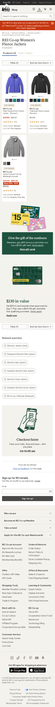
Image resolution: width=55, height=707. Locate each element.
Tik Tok (18, 658)
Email (4, 486)
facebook (24, 658)
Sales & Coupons (37, 574)
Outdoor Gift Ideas (11, 574)
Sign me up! (27, 498)
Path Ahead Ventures (38, 600)
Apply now (11, 315)
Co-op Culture (8, 615)
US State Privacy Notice (35, 693)
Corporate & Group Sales (14, 627)
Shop (14, 9)
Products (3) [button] (9, 53)
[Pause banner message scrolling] (52, 23)
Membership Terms (14, 703)
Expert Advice (25, 53)
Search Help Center (11, 638)
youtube (37, 658)
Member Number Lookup (14, 589)
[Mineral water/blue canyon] (39, 100)
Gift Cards (6, 578)
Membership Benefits (12, 560)
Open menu (50, 9)
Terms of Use (14, 689)
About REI (33, 612)
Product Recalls (16, 700)
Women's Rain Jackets (16, 362)
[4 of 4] (16, 96)
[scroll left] (3, 100)
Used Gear (7, 597)
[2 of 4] (13, 96)
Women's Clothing (18, 33)
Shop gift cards (27, 249)
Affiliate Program (10, 623)
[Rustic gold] (42, 100)
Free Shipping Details (38, 578)
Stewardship (34, 627)
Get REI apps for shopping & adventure (27, 665)
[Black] (31, 100)
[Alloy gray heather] (4, 163)
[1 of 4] (12, 96)
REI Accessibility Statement (37, 703)
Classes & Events (36, 593)
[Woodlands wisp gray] (46, 100)
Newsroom (34, 619)
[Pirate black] (10, 100)
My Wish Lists (8, 556)
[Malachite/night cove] (14, 100)
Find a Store (7, 642)
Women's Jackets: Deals (17, 346)
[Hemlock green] (35, 100)
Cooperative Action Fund (40, 615)
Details (37, 481)
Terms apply (37, 245)
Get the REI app (27, 451)
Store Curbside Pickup (39, 559)
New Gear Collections (12, 593)
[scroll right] (24, 100)
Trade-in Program (10, 600)
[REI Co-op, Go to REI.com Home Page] (6, 9)
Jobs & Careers (9, 612)
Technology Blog (37, 623)
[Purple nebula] (22, 100)
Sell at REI (6, 619)
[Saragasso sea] (18, 100)
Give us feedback (21, 468)
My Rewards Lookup (11, 552)
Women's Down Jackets (17, 379)
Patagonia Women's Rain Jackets (21, 354)
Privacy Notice (15, 693)
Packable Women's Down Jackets (21, 388)
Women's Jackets (34, 33)
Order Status (35, 548)
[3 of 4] (15, 96)
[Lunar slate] (7, 100)
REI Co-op (5, 33)
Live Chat (6, 646)
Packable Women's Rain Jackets (20, 371)
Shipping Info (35, 563)
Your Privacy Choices (37, 689)
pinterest (31, 658)
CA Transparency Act (36, 700)
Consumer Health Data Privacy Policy (27, 697)
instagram (12, 658)
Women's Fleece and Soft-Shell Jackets (16, 35)
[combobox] (27, 16)
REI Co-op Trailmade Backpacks (20, 396)
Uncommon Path (36, 597)
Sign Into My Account (12, 548)
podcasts (43, 658)
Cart (45, 9)
